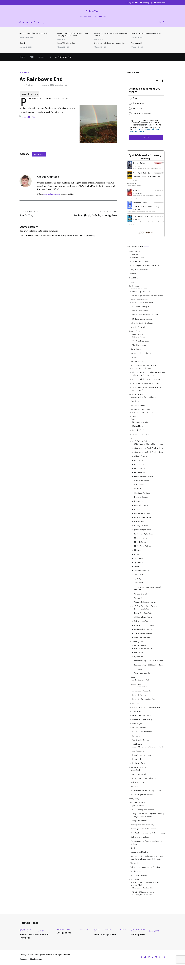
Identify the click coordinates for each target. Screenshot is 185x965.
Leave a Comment (61, 85)
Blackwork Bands (140, 473)
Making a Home (136, 357)
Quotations (135, 677)
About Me (134, 254)
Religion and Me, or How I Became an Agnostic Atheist (145, 883)
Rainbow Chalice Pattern (143, 629)
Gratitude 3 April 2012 (105, 934)
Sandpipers (138, 558)
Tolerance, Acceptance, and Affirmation (145, 867)
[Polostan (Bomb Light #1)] (129, 195)
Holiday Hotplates (141, 526)
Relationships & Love (137, 803)
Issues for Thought (136, 394)
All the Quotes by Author (141, 680)
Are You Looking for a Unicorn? (143, 810)
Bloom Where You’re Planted (144, 477)
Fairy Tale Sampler (141, 505)
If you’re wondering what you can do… (109, 43)
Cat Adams (137, 166)
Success (137, 566)
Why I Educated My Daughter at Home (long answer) (146, 388)
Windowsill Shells (140, 594)
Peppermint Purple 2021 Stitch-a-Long (148, 661)
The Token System (139, 345)
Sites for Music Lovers (140, 434)
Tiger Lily (137, 579)
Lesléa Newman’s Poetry (141, 715)
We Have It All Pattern (142, 637)
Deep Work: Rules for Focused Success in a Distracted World (146, 177)
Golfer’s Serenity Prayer (143, 517)
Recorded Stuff (137, 430)
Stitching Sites (137, 642)
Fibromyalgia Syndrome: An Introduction (147, 296)
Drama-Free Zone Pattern (143, 613)
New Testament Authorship (142, 888)
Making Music (137, 426)
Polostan (136, 190)
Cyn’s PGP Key (134, 278)
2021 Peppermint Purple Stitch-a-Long (148, 448)
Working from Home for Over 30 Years (147, 265)
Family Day (30, 214)
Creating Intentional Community (142, 825)
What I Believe (134, 879)
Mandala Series (140, 542)
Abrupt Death (135, 770)
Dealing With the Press (139, 782)
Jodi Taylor (137, 219)
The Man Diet (135, 863)
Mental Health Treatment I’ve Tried (145, 315)
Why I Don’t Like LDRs (139, 875)
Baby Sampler (139, 464)
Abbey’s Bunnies (140, 456)
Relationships (136, 931)
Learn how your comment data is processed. (75, 235)
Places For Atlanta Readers (142, 732)
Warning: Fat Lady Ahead (140, 409)
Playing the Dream (139, 763)
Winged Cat (138, 598)
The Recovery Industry (139, 405)
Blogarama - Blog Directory (31, 959)
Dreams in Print (137, 759)
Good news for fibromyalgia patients (34, 33)
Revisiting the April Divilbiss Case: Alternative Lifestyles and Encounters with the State (147, 857)
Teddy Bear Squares (141, 571)
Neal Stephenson (139, 193)
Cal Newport (132, 183)
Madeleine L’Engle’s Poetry (142, 719)
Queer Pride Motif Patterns (144, 625)
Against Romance (137, 806)
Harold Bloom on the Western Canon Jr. (147, 707)
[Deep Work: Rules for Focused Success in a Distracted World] (129, 178)
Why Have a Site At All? (139, 270)
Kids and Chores (138, 337)
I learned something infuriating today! (146, 33)
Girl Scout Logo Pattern (143, 617)
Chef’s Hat (138, 489)
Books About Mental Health (142, 303)
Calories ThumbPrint (141, 481)
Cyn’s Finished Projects (141, 441)
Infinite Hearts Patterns (142, 621)
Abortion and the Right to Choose (143, 397)
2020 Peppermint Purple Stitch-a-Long (148, 444)
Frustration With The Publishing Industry (146, 790)
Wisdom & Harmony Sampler (145, 602)
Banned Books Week (138, 774)
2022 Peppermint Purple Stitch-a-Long (148, 452)
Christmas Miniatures (142, 493)
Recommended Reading (139, 852)
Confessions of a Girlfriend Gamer (143, 778)
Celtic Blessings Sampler (143, 648)
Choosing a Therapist (140, 307)
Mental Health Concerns (140, 300)
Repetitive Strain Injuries (139, 327)
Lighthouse (138, 657)
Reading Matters (136, 684)
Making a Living (138, 257)
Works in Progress (139, 646)
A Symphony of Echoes (143, 216)
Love (132, 929)
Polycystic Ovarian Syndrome (142, 323)
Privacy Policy (134, 799)
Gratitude (97, 929)
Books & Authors (139, 695)
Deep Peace (138, 652)
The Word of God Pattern (143, 633)
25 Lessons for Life (139, 687)
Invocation (136, 711)
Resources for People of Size (143, 412)
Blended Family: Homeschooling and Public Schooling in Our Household (148, 373)
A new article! (136, 43)
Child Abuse (135, 401)
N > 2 (133, 848)
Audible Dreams (138, 751)
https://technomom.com (51, 194)
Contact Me (133, 274)
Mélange (137, 550)
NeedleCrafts (135, 438)
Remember (136, 736)
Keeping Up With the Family (141, 353)
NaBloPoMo (24, 73)
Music (133, 419)
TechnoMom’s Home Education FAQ (145, 383)
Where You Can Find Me (141, 261)
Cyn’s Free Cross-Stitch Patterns (144, 606)
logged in (35, 231)
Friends (131, 282)
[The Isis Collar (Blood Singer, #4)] (129, 168)
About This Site (134, 252)
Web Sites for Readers (140, 740)
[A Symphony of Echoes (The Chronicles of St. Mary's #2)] (129, 221)
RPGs (69, 929)
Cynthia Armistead (26, 85)
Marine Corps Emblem (142, 546)
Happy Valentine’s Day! (66, 43)
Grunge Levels (136, 349)
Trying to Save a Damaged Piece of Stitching (147, 588)
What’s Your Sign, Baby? (143, 673)
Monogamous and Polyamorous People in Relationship (146, 842)
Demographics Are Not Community (144, 829)
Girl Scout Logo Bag (142, 513)
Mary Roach (138, 209)
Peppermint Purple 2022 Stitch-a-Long (148, 665)
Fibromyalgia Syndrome (139, 289)
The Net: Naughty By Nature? (142, 795)
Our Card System (137, 361)
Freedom (137, 509)
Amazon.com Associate (141, 691)
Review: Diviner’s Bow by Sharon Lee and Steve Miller (110, 34)
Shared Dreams (136, 744)
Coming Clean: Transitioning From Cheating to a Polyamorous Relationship (147, 815)
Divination (134, 786)
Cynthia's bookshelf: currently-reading (145, 157)
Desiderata (136, 703)
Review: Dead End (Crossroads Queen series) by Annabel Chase (72, 34)
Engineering (138, 501)
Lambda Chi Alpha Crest (143, 534)
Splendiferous (139, 562)
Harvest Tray (139, 522)
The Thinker (138, 575)
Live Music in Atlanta (140, 422)
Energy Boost (64, 933)
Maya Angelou (137, 724)
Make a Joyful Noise (141, 538)
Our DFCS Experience (140, 341)
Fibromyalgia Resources (141, 292)
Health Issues (134, 286)
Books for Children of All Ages (144, 699)
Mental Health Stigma (140, 311)
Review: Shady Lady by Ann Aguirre (95, 214)
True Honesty (136, 871)
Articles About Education (141, 368)
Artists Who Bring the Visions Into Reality (148, 747)
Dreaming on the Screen (141, 755)
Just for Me (133, 416)
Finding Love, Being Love (140, 837)
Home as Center (135, 331)
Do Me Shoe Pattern (141, 609)
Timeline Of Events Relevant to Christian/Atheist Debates (143, 893)
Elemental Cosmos (141, 497)
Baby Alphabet (139, 460)
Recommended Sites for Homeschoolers (147, 379)
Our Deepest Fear (138, 728)
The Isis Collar (139, 163)
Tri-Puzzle (138, 669)
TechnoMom (92, 11)
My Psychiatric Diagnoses (142, 319)
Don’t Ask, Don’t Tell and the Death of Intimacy (148, 833)
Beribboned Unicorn (142, 468)
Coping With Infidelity (139, 821)
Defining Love (138, 934)
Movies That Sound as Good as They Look (35, 936)
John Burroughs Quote (142, 530)
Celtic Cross (139, 485)
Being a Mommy (137, 334)
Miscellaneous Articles (137, 767)
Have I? (23, 43)
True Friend (138, 583)
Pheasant (137, 554)
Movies (22, 929)
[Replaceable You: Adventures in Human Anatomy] (129, 208)
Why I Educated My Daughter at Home (145, 365)
